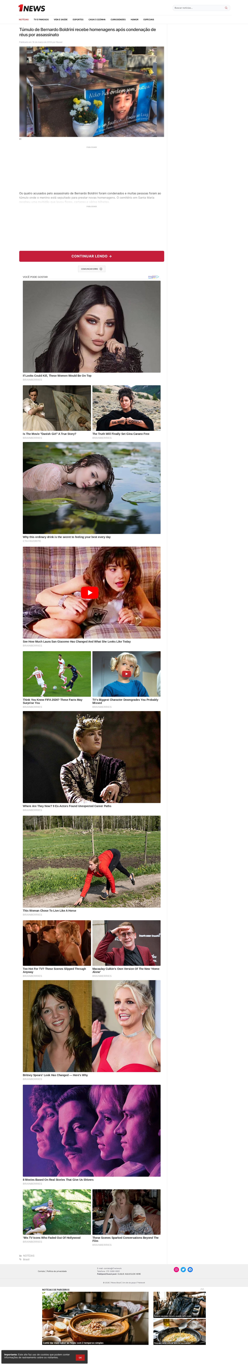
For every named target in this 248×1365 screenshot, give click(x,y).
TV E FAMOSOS (41, 19)
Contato (41, 1271)
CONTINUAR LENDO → (91, 256)
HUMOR (134, 19)
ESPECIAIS (149, 19)
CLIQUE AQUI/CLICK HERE (129, 1274)
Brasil (26, 1259)
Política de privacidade (57, 1271)
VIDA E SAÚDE (61, 19)
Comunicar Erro (89, 269)
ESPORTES (78, 19)
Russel (59, 42)
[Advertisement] (91, 168)
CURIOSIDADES (118, 19)
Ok (80, 1357)
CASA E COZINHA (97, 19)
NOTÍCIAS (24, 19)
